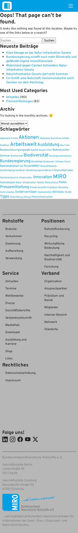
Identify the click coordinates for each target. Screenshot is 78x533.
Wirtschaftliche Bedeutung (54, 245)
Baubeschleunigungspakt (15, 150)
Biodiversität (36, 154)
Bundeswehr (49, 161)
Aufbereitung (14, 250)
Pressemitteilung (14, 186)
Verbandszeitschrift (18, 317)
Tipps (4, 196)
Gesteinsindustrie (9, 177)
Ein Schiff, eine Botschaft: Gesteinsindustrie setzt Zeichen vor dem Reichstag (40, 80)
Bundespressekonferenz (60, 155)
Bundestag (36, 161)
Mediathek (12, 325)
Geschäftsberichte (17, 310)
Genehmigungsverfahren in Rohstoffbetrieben (49, 170)
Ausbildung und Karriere (16, 341)
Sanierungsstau (7, 191)
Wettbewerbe (14, 295)
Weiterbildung (16, 196)
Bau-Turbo (65, 145)
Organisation (53, 281)
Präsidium (52, 187)
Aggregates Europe (9, 138)
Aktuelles (12, 97)
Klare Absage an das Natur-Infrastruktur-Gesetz (38, 52)
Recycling (63, 187)
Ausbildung (48, 144)
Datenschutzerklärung (20, 372)
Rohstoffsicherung (57, 228)
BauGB (34, 150)
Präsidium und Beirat (54, 297)
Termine (10, 288)
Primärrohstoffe (38, 187)
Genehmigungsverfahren (12, 170)
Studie (68, 192)
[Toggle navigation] (71, 6)
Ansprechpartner (55, 288)
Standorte (51, 329)
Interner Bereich (55, 314)
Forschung (51, 266)
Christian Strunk (62, 161)
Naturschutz (51, 182)
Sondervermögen (26, 191)
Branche (11, 228)
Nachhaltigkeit (7, 182)
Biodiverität (17, 155)
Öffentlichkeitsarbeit (42, 197)
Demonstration (9, 166)
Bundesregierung (15, 161)
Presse (10, 303)
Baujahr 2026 (45, 149)
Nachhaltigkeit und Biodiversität (57, 257)
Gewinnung (12, 243)
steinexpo (58, 192)
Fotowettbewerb (48, 166)
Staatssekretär (44, 191)
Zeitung (27, 196)
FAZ (21, 166)
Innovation (42, 177)
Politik (63, 182)
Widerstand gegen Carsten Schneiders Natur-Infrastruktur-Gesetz (37, 67)
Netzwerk (50, 321)
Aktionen (29, 137)
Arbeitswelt (23, 144)
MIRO (59, 176)
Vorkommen (13, 236)
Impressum (13, 380)
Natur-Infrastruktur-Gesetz (30, 182)
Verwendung (13, 258)
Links (9, 358)
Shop (8, 351)
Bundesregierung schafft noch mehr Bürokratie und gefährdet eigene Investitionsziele (41, 58)
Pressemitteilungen (19, 101)
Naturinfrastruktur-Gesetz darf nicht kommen (37, 73)
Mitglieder (51, 307)
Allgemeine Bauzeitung (50, 138)
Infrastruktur (25, 177)
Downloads (12, 332)
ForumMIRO (31, 165)
